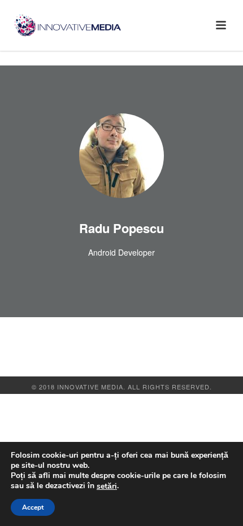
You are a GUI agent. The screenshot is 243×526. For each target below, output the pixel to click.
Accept (33, 507)
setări (107, 486)
